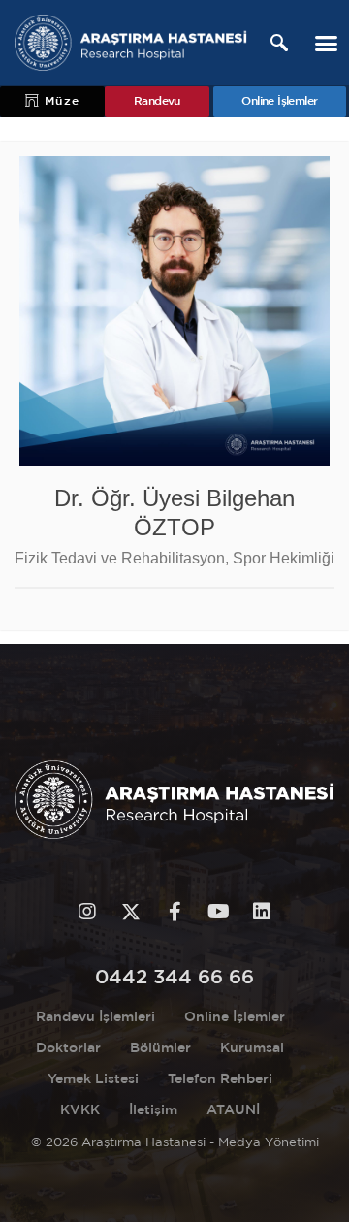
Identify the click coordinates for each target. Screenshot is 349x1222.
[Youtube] (218, 911)
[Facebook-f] (174, 911)
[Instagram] (87, 911)
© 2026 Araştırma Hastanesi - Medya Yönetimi (175, 1143)
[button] (326, 42)
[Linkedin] (261, 911)
